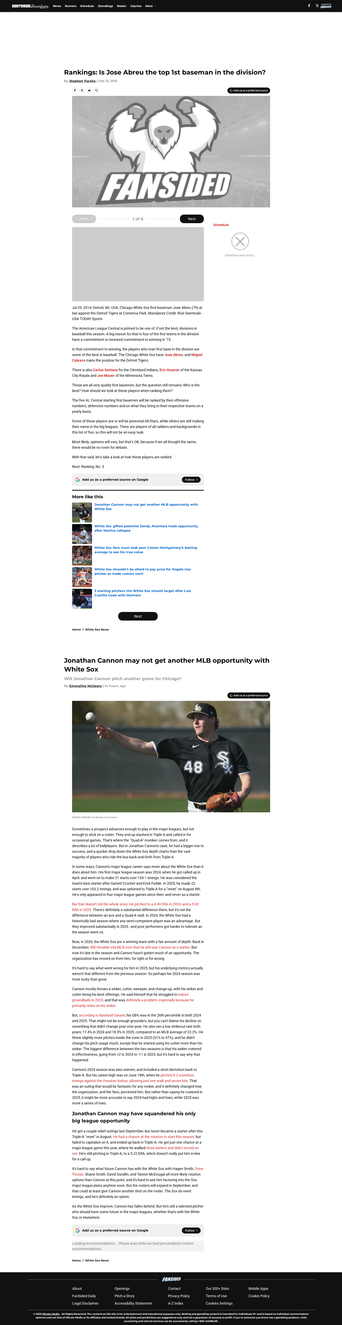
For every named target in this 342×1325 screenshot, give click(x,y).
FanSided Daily (84, 1296)
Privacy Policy (179, 1296)
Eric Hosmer (169, 370)
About (77, 1288)
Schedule (87, 6)
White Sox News (97, 629)
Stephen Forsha (82, 81)
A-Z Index (175, 1303)
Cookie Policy (259, 1296)
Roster (121, 6)
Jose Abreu (174, 355)
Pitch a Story (125, 1296)
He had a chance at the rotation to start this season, (154, 1137)
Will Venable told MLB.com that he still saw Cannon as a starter (140, 947)
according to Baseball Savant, (102, 1015)
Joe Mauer (106, 375)
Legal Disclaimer (85, 1303)
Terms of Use (216, 1296)
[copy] (96, 90)
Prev (84, 219)
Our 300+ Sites (217, 1288)
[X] (317, 5)
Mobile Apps (258, 1288)
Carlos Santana (105, 370)
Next (192, 219)
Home (76, 629)
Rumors (70, 6)
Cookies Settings (219, 1303)
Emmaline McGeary (85, 686)
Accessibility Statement (133, 1303)
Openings (122, 1288)
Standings (105, 6)
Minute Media (50, 1313)
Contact (174, 1288)
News (57, 6)
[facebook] (309, 5)
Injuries (135, 6)
